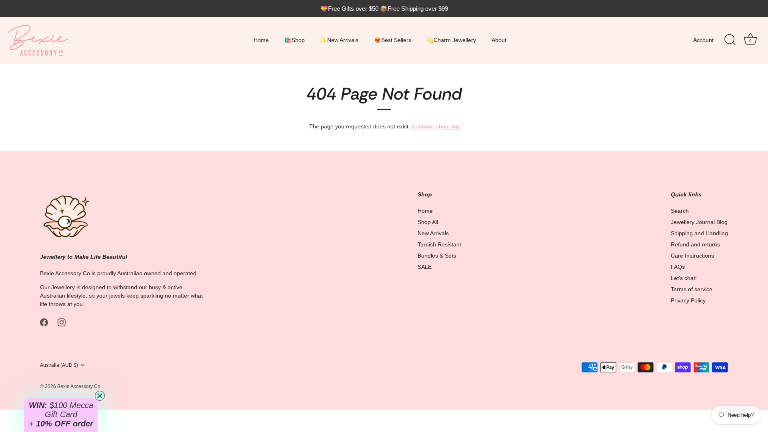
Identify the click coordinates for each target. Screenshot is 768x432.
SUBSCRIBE (462, 274)
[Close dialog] (530, 150)
